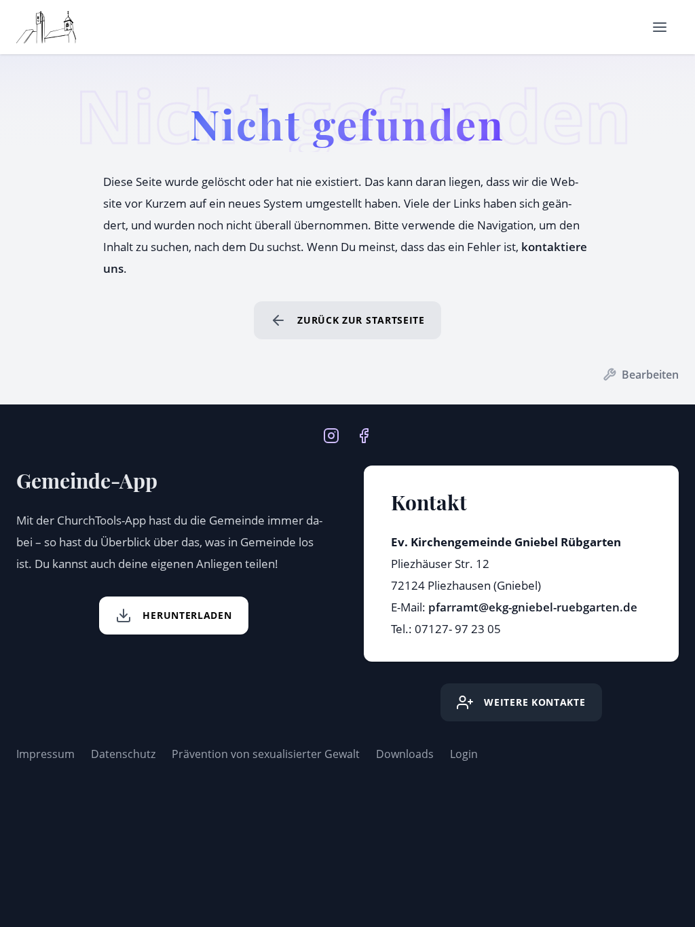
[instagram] (331, 434)
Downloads (405, 753)
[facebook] (364, 434)
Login (464, 753)
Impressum (45, 753)
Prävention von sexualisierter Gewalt (266, 753)
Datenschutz (123, 753)
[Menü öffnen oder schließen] (660, 27)
